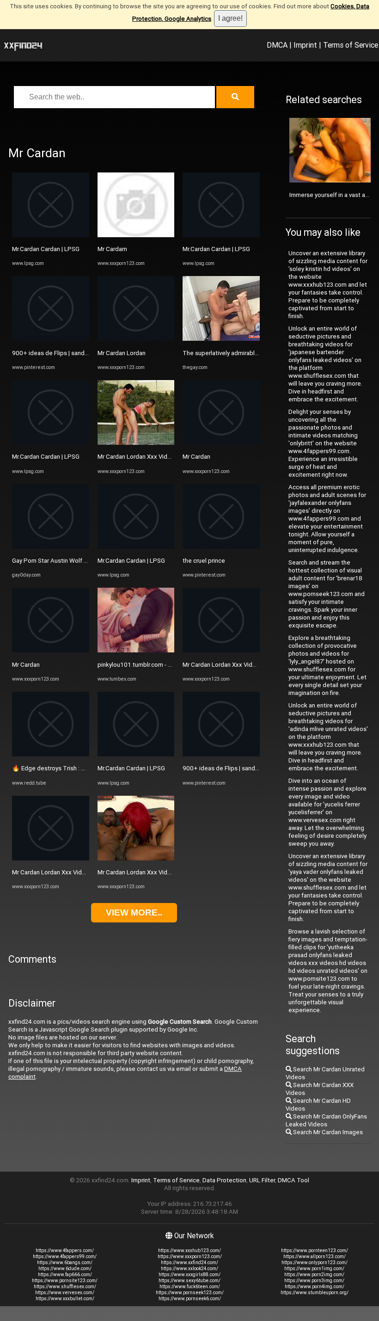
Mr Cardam (112, 249)
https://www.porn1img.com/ (314, 1269)
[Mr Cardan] (50, 650)
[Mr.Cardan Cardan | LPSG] (50, 235)
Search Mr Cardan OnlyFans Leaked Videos (326, 1120)
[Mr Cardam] (136, 235)
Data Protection (224, 1180)
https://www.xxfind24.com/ (189, 1263)
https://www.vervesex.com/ (64, 1293)
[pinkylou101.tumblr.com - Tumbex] (136, 650)
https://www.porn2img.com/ (314, 1275)
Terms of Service (350, 44)
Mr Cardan (26, 665)
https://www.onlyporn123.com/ (314, 1263)
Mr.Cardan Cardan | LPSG (45, 249)
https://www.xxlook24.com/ (189, 1269)
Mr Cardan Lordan (122, 353)
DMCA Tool (293, 1180)
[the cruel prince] (221, 547)
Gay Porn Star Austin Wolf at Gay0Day (63, 561)
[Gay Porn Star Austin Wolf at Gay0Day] (50, 547)
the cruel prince (204, 561)
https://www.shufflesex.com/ (65, 1287)
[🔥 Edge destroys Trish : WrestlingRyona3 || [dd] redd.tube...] (50, 754)
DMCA (277, 44)
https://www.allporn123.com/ (314, 1256)
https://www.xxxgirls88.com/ (189, 1275)
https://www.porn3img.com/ (314, 1281)
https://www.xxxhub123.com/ (189, 1250)
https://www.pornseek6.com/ (190, 1299)
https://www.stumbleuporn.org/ (314, 1293)
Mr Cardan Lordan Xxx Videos (52, 872)
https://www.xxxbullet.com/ (65, 1299)
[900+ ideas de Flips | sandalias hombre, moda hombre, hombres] (50, 339)
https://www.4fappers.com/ (65, 1250)
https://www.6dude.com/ (65, 1269)
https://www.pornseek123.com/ (190, 1293)
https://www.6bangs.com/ (64, 1263)
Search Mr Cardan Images (327, 1132)
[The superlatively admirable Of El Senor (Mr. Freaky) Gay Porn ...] (221, 339)
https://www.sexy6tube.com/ (189, 1281)
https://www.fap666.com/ (65, 1275)
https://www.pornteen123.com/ (314, 1250)
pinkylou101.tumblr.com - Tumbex (144, 665)
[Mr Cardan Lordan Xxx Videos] (50, 858)
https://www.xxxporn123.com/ (190, 1256)
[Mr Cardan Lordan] (136, 339)
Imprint (305, 44)
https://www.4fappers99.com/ (65, 1256)
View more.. (134, 912)
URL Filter (262, 1180)
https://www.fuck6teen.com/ (189, 1287)
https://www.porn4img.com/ (314, 1287)
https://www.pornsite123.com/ (65, 1281)
